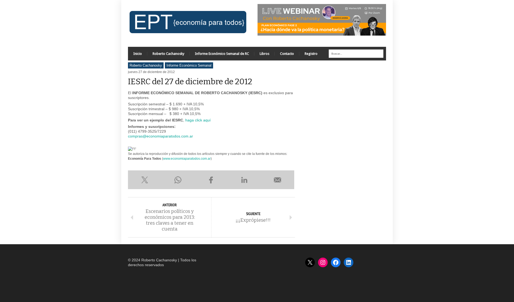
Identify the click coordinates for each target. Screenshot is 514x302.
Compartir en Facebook (211, 179)
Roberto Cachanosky (168, 54)
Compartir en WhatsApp (177, 179)
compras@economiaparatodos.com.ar (160, 136)
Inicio (137, 54)
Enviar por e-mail (277, 179)
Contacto (287, 54)
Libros (264, 54)
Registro (311, 54)
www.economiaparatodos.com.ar (187, 158)
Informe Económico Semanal (189, 65)
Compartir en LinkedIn (244, 179)
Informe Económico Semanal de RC (222, 54)
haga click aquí (198, 120)
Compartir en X (144, 179)
